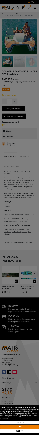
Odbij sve (20, 431)
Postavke (19, 422)
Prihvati (19, 427)
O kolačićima (4, 419)
